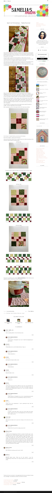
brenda (7, 357)
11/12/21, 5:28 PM (8, 384)
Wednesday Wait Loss (40, 152)
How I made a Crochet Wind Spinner (43, 85)
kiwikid (7, 370)
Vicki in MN (8, 417)
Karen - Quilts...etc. (10, 330)
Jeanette (7, 344)
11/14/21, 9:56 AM (8, 455)
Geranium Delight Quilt (8, 481)
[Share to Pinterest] (31, 311)
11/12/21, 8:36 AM (8, 358)
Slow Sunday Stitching (40, 160)
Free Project (8, 313)
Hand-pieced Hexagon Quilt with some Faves (12, 482)
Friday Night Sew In (40, 155)
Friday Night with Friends (41, 156)
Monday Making (39, 149)
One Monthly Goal (39, 161)
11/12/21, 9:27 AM (8, 371)
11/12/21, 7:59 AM (8, 345)
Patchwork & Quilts (39, 154)
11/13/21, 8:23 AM (10, 365)
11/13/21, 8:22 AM (10, 352)
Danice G (7, 454)
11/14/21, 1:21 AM (7, 432)
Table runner (19, 313)
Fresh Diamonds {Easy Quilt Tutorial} (43, 107)
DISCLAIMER (38, 26)
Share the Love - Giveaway (44, 89)
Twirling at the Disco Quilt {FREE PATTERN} (44, 119)
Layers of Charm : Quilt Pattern (43, 104)
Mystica (7, 383)
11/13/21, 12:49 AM (8, 418)
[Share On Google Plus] (33, 311)
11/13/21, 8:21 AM (10, 338)
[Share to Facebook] (28, 311)
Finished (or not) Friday (40, 153)
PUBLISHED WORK (39, 23)
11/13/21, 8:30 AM (10, 426)
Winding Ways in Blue (8, 484)
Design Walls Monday (40, 148)
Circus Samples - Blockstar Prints (10, 483)
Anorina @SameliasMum (13, 337)
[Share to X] (30, 311)
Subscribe (42, 58)
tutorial (23, 313)
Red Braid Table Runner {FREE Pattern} (43, 97)
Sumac (7, 400)
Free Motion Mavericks (40, 162)
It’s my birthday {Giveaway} (42, 115)
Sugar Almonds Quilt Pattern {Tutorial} (43, 111)
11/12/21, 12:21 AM (8, 331)
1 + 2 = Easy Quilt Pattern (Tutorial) (44, 100)
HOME (37, 22)
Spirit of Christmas (14, 313)
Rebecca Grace (9, 431)
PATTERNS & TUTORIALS (41, 25)
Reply (32, 391)
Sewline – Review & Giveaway (43, 93)
